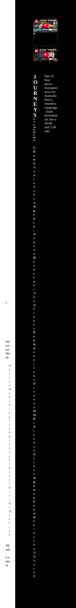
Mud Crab (10, 523)
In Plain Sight (10, 444)
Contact (7, 561)
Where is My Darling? (10, 393)
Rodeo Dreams (10, 487)
